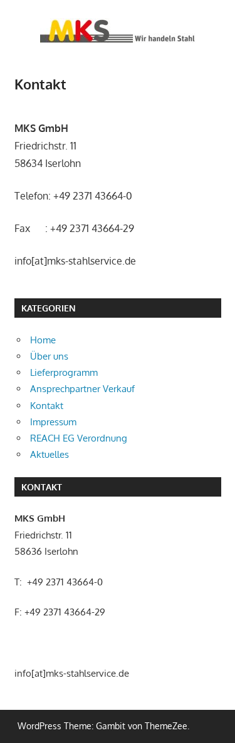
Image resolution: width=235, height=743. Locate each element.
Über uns (49, 356)
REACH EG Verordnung (78, 438)
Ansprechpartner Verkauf (82, 389)
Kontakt (46, 406)
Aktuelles (49, 454)
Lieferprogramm (64, 372)
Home (43, 340)
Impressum (53, 422)
